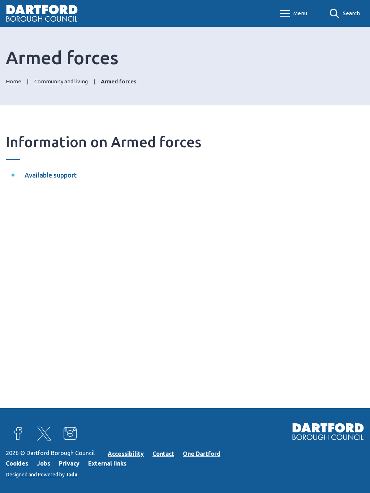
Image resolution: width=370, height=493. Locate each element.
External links (107, 463)
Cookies (17, 463)
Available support (51, 175)
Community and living (61, 81)
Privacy (69, 463)
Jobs (43, 463)
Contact (163, 453)
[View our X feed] (44, 433)
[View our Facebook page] (18, 433)
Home (13, 81)
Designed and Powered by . (42, 474)
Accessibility (126, 453)
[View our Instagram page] (70, 433)
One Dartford (201, 453)
